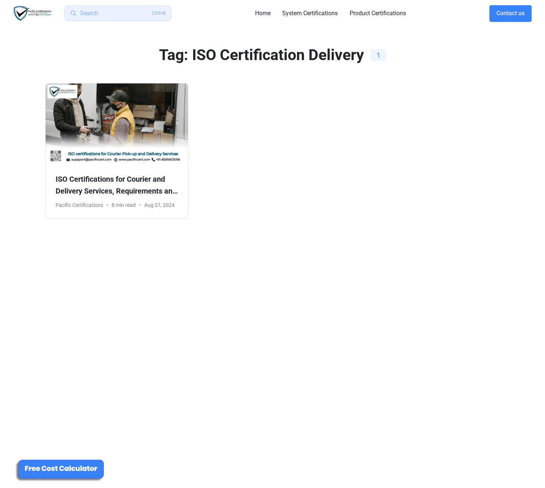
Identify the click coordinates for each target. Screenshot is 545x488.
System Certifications (310, 13)
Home (263, 13)
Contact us (510, 13)
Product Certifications (378, 13)
